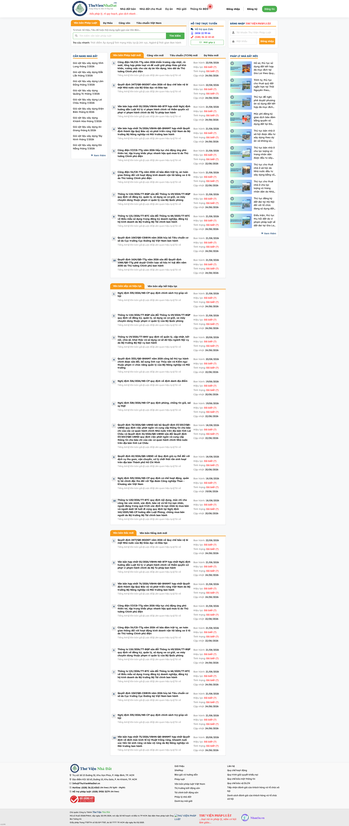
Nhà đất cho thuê (151, 9)
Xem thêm (100, 155)
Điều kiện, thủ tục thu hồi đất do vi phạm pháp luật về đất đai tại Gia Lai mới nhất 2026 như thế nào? (264, 220)
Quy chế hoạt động (237, 770)
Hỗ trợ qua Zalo (203, 29)
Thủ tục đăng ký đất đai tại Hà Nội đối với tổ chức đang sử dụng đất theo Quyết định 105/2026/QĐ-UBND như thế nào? (264, 203)
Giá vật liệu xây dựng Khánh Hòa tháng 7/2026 (87, 119)
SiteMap (178, 770)
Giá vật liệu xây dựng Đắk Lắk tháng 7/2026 (88, 74)
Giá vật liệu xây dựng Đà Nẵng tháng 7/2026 (87, 147)
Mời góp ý (209, 42)
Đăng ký (252, 8)
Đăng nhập (233, 8)
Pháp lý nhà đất (182, 796)
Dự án (169, 9)
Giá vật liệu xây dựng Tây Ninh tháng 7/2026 (87, 137)
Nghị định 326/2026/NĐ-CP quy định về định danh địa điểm (152, 380)
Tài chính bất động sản (186, 792)
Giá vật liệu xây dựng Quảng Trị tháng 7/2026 (86, 92)
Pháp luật (179, 779)
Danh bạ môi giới (183, 801)
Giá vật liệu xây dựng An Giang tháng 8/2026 (87, 128)
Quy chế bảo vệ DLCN (238, 783)
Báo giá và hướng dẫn (186, 774)
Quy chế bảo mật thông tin (241, 778)
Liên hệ (231, 766)
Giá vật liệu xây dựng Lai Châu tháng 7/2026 (87, 101)
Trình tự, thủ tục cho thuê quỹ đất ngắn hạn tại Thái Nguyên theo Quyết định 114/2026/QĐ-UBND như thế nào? (264, 85)
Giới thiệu (179, 766)
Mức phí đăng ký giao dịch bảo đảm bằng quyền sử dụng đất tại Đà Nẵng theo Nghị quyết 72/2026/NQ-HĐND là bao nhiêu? (265, 119)
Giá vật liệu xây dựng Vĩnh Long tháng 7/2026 (88, 64)
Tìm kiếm (175, 35)
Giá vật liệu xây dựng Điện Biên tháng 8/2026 (88, 110)
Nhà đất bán (128, 9)
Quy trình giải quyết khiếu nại (242, 774)
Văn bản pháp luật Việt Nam (189, 784)
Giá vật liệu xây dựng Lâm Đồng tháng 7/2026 (88, 83)
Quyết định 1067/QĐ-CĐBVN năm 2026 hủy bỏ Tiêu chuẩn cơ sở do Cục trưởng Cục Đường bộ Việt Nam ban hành (153, 239)
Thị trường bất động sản (187, 788)
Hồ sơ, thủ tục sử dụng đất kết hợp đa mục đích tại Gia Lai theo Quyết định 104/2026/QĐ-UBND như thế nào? (265, 68)
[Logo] (79, 9)
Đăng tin (269, 8)
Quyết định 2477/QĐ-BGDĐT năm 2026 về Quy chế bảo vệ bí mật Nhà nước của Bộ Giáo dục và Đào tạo (153, 86)
